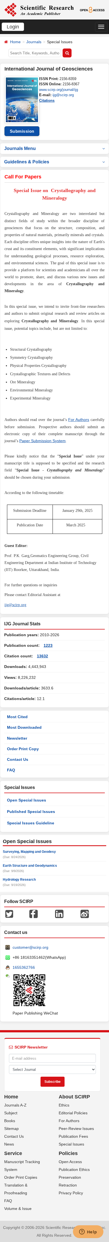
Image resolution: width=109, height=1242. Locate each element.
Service (13, 1153)
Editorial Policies (73, 1113)
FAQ (11, 770)
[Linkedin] (59, 913)
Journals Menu (20, 148)
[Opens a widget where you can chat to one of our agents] (88, 1232)
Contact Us (17, 759)
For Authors (78, 419)
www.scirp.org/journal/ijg (58, 90)
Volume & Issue (18, 1208)
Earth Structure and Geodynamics (30, 866)
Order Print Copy (23, 749)
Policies (68, 1153)
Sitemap (11, 1128)
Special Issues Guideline (30, 823)
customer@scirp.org (30, 947)
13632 (42, 656)
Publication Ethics (74, 1169)
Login (13, 27)
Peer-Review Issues (76, 1128)
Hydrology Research (19, 880)
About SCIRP (74, 1097)
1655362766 (24, 967)
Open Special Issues (26, 800)
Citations (46, 100)
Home (15, 42)
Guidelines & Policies (26, 161)
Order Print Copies (20, 1177)
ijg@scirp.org (63, 95)
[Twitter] (9, 913)
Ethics (64, 1105)
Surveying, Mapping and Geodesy (29, 852)
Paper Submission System (42, 441)
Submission (22, 131)
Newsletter (17, 738)
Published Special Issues (31, 811)
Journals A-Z (15, 1105)
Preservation (70, 1177)
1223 (48, 645)
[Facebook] (33, 913)
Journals (33, 42)
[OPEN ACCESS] (92, 9)
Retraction (68, 1185)
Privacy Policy (71, 1193)
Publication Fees (73, 1136)
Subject (10, 1113)
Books (9, 1120)
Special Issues (71, 1144)
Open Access (70, 1161)
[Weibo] (84, 913)
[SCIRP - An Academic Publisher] (39, 9)
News (9, 1144)
